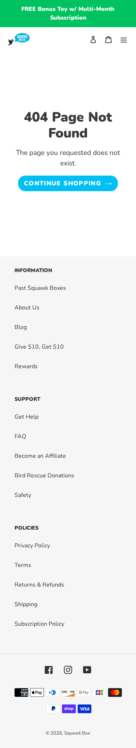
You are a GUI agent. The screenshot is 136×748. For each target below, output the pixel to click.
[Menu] (123, 39)
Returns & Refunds (39, 585)
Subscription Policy (39, 624)
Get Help (26, 417)
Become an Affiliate (40, 456)
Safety (23, 495)
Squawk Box (77, 733)
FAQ (20, 436)
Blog (21, 327)
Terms (23, 565)
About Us (27, 308)
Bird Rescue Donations (44, 476)
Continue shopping (62, 183)
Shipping (26, 604)
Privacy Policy (32, 546)
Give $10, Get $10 (39, 347)
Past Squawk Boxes (40, 288)
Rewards (26, 366)
